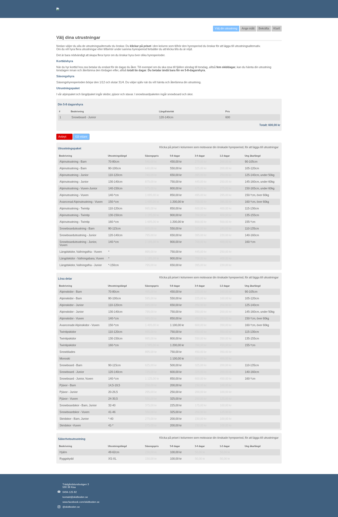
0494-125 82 (69, 492)
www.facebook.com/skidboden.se (80, 501)
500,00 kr (176, 365)
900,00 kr (176, 215)
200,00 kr (176, 385)
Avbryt (62, 136)
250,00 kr (176, 391)
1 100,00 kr (177, 325)
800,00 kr (176, 188)
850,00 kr (176, 195)
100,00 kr (176, 452)
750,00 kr (176, 181)
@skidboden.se (71, 506)
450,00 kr (176, 161)
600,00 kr (176, 371)
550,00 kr (176, 168)
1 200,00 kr (177, 201)
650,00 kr (176, 175)
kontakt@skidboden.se (75, 497)
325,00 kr (176, 398)
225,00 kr (176, 405)
